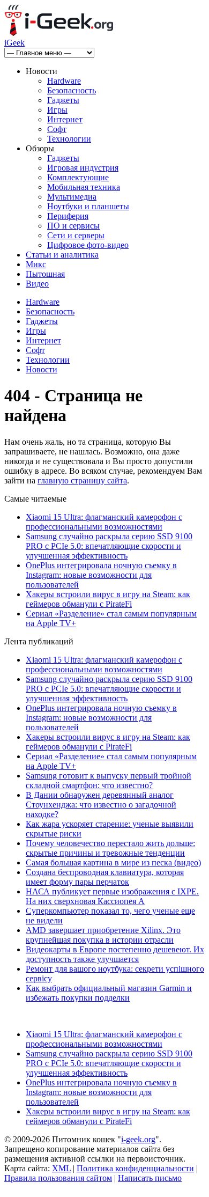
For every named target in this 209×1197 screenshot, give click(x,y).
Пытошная (45, 273)
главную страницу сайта (82, 480)
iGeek (14, 42)
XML (61, 1168)
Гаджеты (63, 100)
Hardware (64, 80)
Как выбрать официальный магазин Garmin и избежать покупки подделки (109, 992)
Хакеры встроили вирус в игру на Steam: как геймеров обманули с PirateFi (108, 599)
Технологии (69, 138)
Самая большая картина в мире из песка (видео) (113, 862)
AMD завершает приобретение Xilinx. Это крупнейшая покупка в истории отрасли (103, 935)
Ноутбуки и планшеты (88, 206)
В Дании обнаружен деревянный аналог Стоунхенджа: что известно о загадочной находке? (101, 804)
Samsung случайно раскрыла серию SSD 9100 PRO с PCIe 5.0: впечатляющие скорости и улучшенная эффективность (109, 546)
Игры (57, 109)
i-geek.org (138, 1139)
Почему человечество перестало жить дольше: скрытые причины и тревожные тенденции (110, 848)
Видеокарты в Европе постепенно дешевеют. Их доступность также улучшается (115, 954)
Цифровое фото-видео (88, 244)
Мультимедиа (71, 196)
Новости (41, 369)
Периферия (67, 216)
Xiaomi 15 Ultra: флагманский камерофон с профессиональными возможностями (104, 521)
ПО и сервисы (73, 225)
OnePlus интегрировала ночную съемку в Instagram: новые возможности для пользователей (101, 575)
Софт (56, 129)
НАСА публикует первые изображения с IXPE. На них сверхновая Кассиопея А (112, 896)
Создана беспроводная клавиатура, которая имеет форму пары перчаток (105, 877)
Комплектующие (78, 177)
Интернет (65, 119)
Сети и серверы (75, 235)
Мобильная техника (83, 187)
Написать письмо (150, 1178)
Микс (36, 264)
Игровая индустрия (82, 167)
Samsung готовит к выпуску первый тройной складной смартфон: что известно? (108, 780)
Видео (37, 283)
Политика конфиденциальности (135, 1168)
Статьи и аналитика (62, 254)
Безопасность (71, 90)
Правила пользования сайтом (58, 1178)
